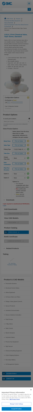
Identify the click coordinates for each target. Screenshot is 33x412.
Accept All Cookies (16, 408)
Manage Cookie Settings (16, 404)
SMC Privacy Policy (14, 399)
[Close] (31, 390)
